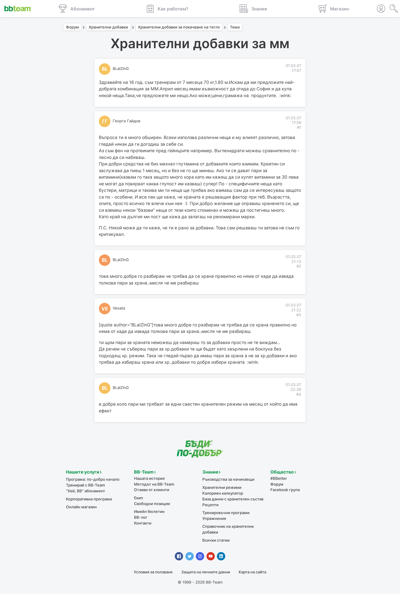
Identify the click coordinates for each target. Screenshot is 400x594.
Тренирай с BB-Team (85, 485)
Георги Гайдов (126, 121)
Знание (210, 472)
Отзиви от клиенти (151, 489)
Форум (72, 27)
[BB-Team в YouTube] (210, 556)
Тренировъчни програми (226, 512)
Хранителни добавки (108, 27)
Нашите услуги (82, 472)
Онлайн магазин (81, 507)
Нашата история (149, 478)
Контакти (142, 523)
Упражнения (214, 518)
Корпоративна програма (89, 499)
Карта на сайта (252, 572)
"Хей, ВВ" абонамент (85, 491)
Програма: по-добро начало (92, 479)
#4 (298, 394)
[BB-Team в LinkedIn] (221, 556)
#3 (298, 315)
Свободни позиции (152, 503)
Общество (282, 472)
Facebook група (285, 489)
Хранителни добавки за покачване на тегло (179, 27)
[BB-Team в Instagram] (200, 556)
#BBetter (278, 478)
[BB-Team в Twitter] (189, 556)
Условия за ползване (153, 572)
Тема (235, 27)
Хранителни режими (221, 487)
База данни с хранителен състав (232, 499)
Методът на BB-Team (154, 484)
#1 (299, 127)
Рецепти (210, 504)
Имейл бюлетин (149, 511)
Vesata (119, 308)
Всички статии (216, 540)
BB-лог (140, 517)
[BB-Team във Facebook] (179, 556)
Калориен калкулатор (222, 493)
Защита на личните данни (205, 572)
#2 (299, 266)
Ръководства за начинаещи (228, 479)
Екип (138, 498)
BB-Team (143, 472)
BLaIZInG (121, 68)
